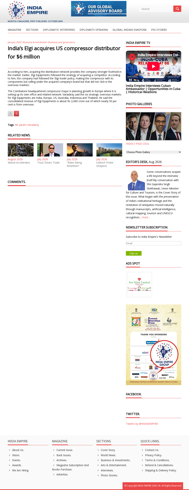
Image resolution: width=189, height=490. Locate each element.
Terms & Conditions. (157, 460)
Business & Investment (35, 42)
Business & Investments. (115, 460)
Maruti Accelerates (19, 162)
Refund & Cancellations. (158, 465)
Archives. (61, 460)
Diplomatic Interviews (59, 29)
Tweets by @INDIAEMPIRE (142, 423)
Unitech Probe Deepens (104, 164)
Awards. (16, 465)
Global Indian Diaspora (130, 29)
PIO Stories (159, 29)
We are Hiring (19, 470)
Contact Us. (151, 450)
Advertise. (62, 474)
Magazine (14, 29)
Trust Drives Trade (48, 162)
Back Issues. (63, 455)
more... (146, 217)
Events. (16, 460)
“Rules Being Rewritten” (74, 164)
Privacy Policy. (153, 455)
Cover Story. (107, 450)
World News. (108, 455)
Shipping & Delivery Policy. (160, 470)
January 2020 (14, 42)
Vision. (15, 455)
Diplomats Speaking (94, 29)
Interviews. (107, 470)
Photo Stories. (109, 475)
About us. (17, 450)
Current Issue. (64, 450)
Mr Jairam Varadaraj (27, 125)
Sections (32, 29)
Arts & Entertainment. (113, 465)
